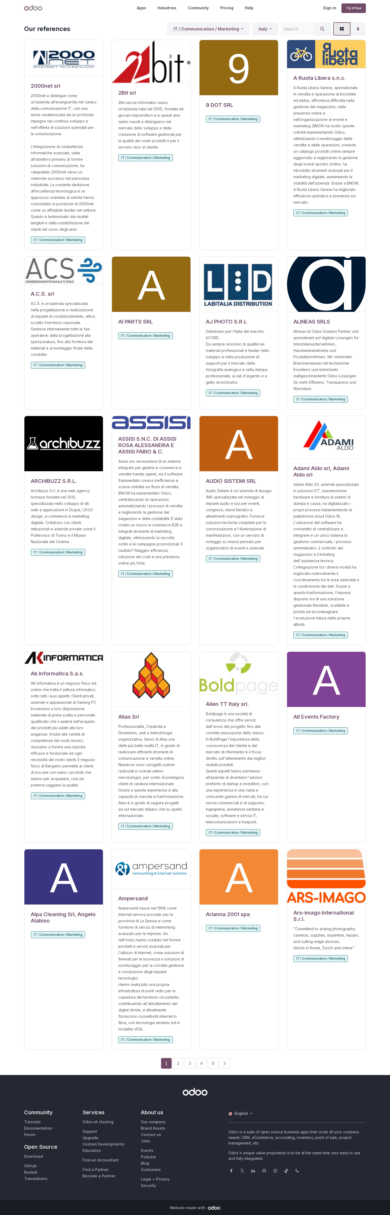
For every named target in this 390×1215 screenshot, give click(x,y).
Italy (263, 29)
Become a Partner (99, 1176)
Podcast (148, 1157)
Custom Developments (103, 1144)
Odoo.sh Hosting (98, 1122)
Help (249, 8)
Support (90, 1131)
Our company (153, 1122)
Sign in (329, 8)
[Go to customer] (63, 58)
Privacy (163, 1179)
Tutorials (32, 1122)
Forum (29, 1134)
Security (148, 1185)
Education (92, 1150)
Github (30, 1166)
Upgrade (90, 1137)
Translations (35, 1178)
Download (33, 1156)
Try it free (353, 8)
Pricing (226, 8)
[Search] (322, 29)
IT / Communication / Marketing (206, 29)
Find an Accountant (101, 1160)
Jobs (145, 1141)
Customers (151, 1169)
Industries (167, 8)
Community (198, 8)
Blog (145, 1163)
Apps (141, 8)
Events (147, 1150)
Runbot (30, 1172)
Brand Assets (153, 1128)
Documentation (38, 1128)
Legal (146, 1179)
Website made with (188, 1207)
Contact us (151, 1134)
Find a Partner (96, 1169)
